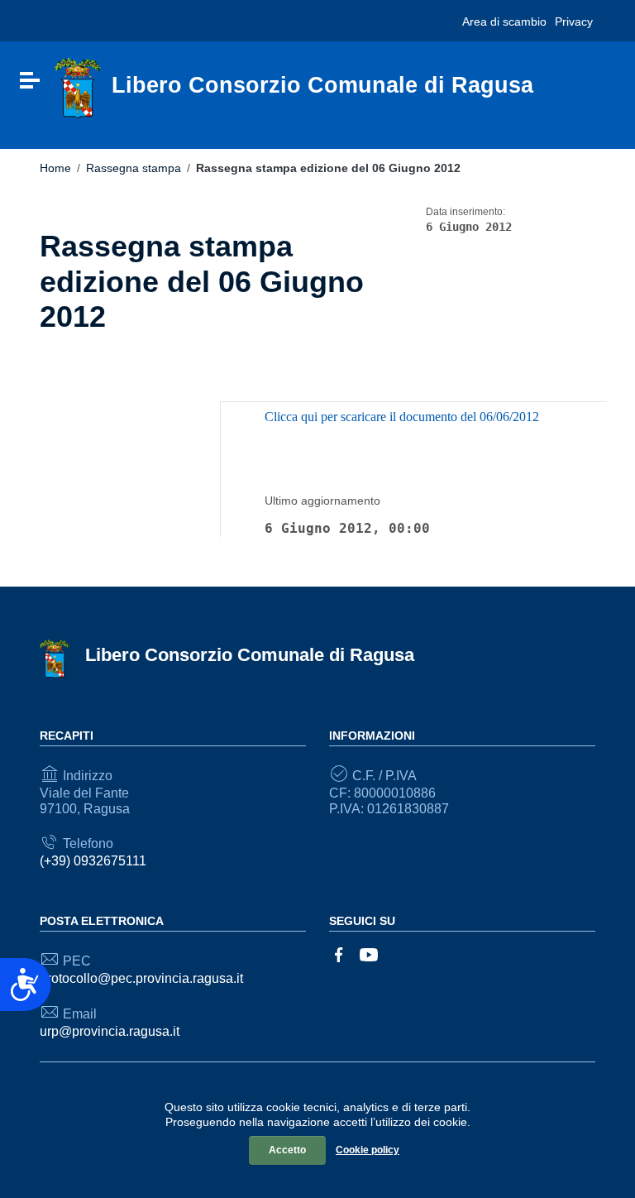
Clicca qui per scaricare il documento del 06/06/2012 (402, 417)
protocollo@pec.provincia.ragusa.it (141, 978)
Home (55, 168)
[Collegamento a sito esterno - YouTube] (369, 954)
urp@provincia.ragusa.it (109, 1031)
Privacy (574, 21)
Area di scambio (504, 21)
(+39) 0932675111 (93, 861)
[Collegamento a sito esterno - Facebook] (339, 954)
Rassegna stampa (133, 168)
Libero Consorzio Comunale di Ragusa (249, 655)
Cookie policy (367, 1150)
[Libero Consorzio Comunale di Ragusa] (78, 88)
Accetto (287, 1150)
